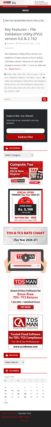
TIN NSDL (30, 77)
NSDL (9, 74)
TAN (19, 74)
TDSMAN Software (17, 77)
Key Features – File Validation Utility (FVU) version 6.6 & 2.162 (23, 34)
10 (5, 390)
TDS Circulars (32, 74)
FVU (28, 88)
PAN (14, 74)
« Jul (6, 402)
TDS (24, 74)
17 (5, 394)
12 (18, 390)
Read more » (15, 68)
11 (12, 390)
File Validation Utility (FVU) (21, 81)
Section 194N (14, 91)
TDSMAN (10, 43)
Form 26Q (12, 88)
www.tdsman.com (9, 413)
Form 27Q (22, 88)
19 (18, 394)
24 (5, 397)
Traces (38, 77)
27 (25, 397)
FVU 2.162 (36, 88)
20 (25, 394)
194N (6, 81)
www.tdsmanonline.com (12, 417)
